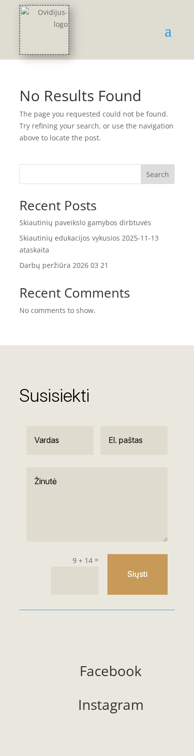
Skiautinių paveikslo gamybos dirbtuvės (85, 222)
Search (157, 174)
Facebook (111, 670)
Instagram (111, 704)
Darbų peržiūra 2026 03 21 (63, 265)
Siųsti (137, 574)
